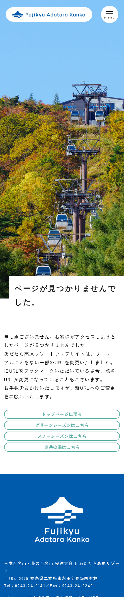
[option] (62, 149)
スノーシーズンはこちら (62, 436)
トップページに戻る (62, 414)
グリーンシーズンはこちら (62, 425)
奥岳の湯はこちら (62, 447)
